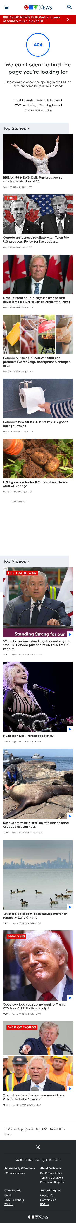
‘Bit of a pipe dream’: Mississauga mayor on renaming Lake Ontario (35, 915)
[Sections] (6, 7)
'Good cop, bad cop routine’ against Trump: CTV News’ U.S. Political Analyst (34, 1006)
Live (49, 110)
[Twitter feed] (38, 1147)
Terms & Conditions (51, 1177)
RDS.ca (44, 1204)
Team (7, 1134)
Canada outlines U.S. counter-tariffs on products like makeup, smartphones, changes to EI (36, 362)
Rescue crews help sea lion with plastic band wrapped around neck (36, 824)
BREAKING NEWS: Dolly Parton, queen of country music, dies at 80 (33, 179)
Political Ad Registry (52, 1182)
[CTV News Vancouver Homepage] (38, 7)
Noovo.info (46, 1195)
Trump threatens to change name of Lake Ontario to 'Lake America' (33, 1097)
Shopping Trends (49, 105)
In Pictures (53, 100)
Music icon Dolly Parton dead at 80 (28, 736)
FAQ (44, 1129)
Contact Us (32, 1129)
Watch (40, 100)
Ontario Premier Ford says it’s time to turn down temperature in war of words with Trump (37, 300)
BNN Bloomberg (14, 1199)
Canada (28, 100)
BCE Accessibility (14, 1173)
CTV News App (13, 1129)
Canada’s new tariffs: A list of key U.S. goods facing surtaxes (35, 424)
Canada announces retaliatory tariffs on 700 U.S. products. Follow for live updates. (36, 239)
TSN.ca (8, 1204)
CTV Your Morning (25, 105)
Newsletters (57, 1129)
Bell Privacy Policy (51, 1173)
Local (17, 100)
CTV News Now (34, 110)
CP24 (7, 1195)
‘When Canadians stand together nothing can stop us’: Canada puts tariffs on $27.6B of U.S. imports (36, 645)
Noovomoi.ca (48, 1199)
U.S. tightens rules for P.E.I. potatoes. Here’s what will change (35, 484)
